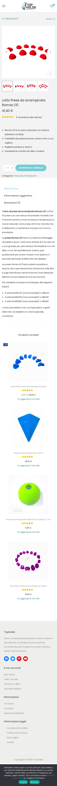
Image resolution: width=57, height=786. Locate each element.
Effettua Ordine (12, 684)
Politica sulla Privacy (17, 732)
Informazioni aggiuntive (18, 195)
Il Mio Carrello (11, 679)
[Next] (50, 52)
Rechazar (34, 782)
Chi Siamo (9, 703)
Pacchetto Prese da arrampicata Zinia (28, 386)
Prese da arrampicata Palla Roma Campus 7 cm (28, 519)
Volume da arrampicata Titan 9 (28, 453)
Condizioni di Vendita (17, 728)
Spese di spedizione (14, 713)
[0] (51, 6)
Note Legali (12, 737)
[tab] (28, 188)
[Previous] (6, 52)
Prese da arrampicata (24, 175)
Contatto (9, 708)
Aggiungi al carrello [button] (30, 399)
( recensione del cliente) (29, 117)
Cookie (10, 742)
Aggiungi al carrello (31, 167)
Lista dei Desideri (12, 688)
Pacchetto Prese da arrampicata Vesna (28, 586)
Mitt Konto (9, 674)
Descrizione (11, 188)
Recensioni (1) (12, 202)
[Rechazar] (53, 775)
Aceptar (23, 782)
